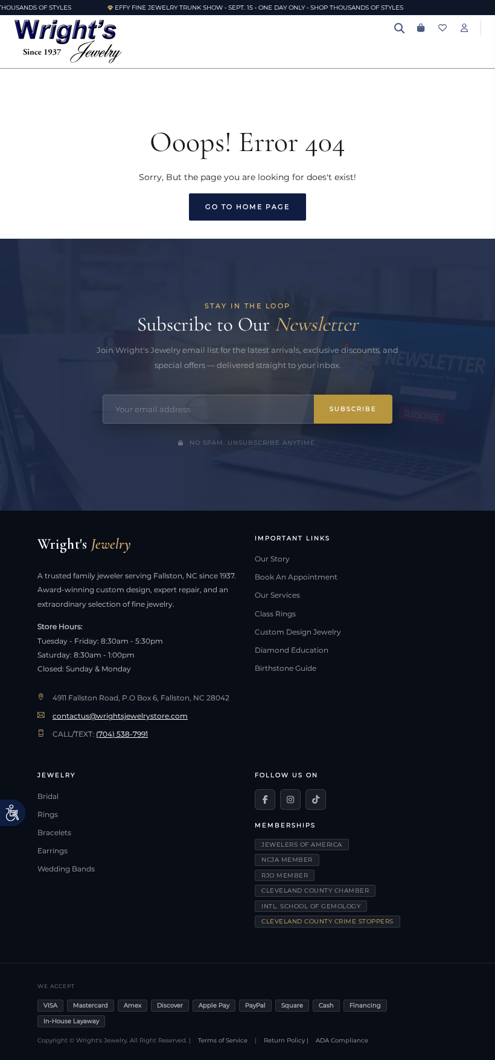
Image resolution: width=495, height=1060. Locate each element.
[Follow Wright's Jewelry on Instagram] (290, 799)
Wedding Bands (66, 869)
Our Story (272, 559)
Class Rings (275, 614)
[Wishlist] (442, 28)
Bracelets (54, 833)
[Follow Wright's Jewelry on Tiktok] (315, 799)
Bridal (48, 796)
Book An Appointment (296, 577)
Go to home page (247, 206)
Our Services (277, 595)
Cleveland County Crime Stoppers (327, 921)
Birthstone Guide (285, 668)
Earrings (52, 851)
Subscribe (353, 409)
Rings (47, 814)
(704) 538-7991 (122, 734)
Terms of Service (223, 1040)
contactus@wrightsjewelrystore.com (120, 716)
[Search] (399, 28)
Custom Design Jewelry (298, 632)
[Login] (464, 28)
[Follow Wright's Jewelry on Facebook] (265, 799)
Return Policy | (286, 1040)
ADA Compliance (342, 1040)
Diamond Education (291, 650)
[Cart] (420, 28)
